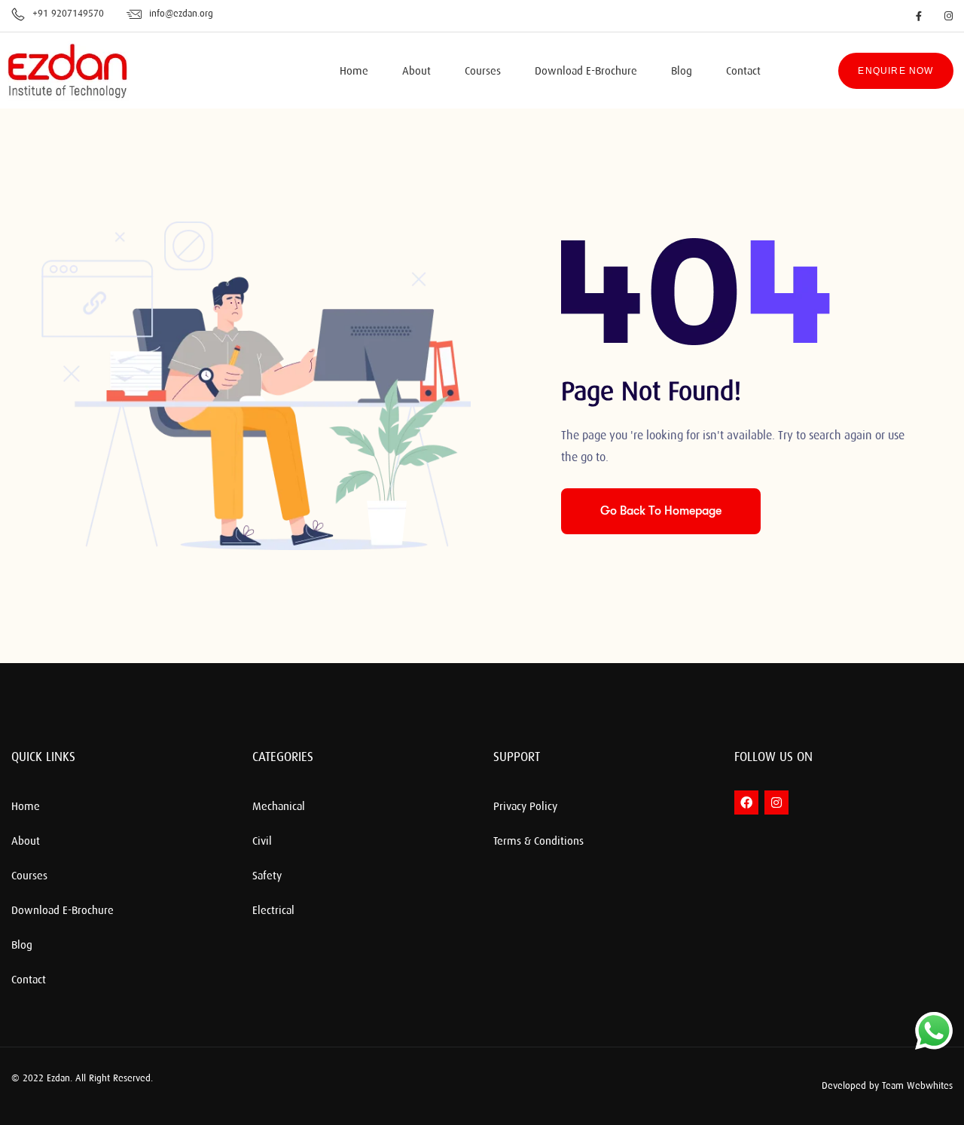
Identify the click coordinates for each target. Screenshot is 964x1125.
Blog (681, 71)
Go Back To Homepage (660, 511)
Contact (743, 71)
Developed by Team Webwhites (887, 1085)
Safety (267, 876)
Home (354, 71)
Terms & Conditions (538, 841)
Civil (262, 841)
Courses (483, 71)
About (416, 71)
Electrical (273, 911)
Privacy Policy (525, 807)
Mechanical (278, 807)
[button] (723, 1086)
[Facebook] (746, 802)
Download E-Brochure (586, 71)
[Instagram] (776, 802)
